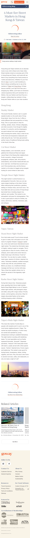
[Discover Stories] (26, 6)
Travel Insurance (6, 486)
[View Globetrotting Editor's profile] (15, 28)
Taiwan (20, 241)
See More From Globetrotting (15, 394)
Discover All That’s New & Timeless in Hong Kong (10, 426)
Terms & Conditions (7, 491)
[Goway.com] (4, 2)
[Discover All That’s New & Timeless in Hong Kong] (12, 415)
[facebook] (9, 464)
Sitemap (3, 493)
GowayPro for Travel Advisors (19, 489)
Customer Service (6, 471)
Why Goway (18, 471)
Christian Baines (7, 435)
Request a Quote (19, 2)
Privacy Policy (5, 488)
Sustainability (19, 478)
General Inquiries (6, 474)
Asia (7, 82)
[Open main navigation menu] (27, 2)
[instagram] (3, 464)
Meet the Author (15, 36)
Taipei (9, 86)
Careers (17, 474)
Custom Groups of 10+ (22, 486)
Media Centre (19, 476)
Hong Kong (17, 86)
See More (15, 441)
